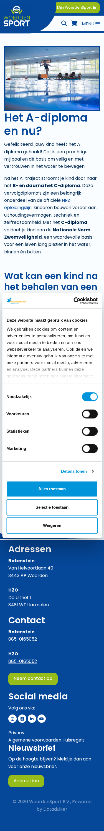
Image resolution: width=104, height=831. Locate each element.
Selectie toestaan (52, 507)
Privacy (16, 733)
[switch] (90, 414)
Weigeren (52, 525)
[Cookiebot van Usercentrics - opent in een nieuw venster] (74, 300)
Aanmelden (26, 781)
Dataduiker (55, 809)
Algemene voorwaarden (34, 740)
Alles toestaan (52, 488)
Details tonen (74, 471)
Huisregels (73, 740)
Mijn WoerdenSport (74, 8)
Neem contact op (33, 678)
